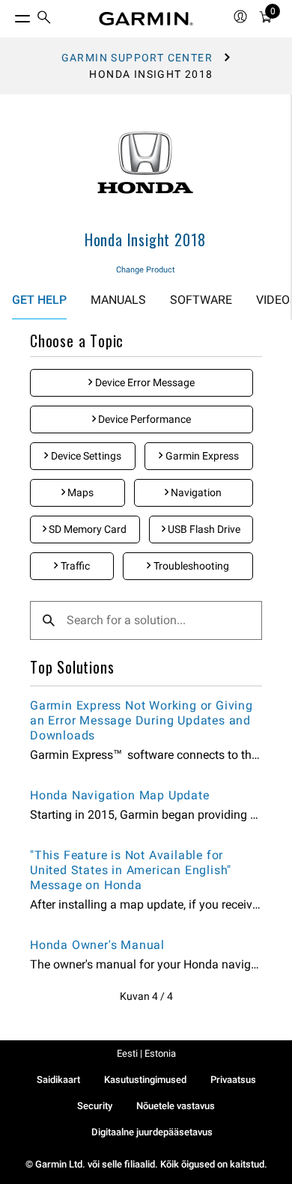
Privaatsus (233, 1079)
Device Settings (85, 456)
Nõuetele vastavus (175, 1105)
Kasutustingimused (145, 1079)
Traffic (74, 566)
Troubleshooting (190, 566)
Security (94, 1105)
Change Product (145, 270)
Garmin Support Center (137, 58)
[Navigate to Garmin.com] (146, 18)
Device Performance (143, 419)
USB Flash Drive (202, 529)
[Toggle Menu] (9, 15)
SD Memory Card (86, 529)
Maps (79, 492)
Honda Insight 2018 (145, 239)
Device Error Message (144, 382)
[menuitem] (44, 19)
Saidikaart (58, 1079)
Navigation (195, 492)
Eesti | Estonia (146, 1053)
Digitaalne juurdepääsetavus (152, 1132)
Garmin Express (201, 456)
